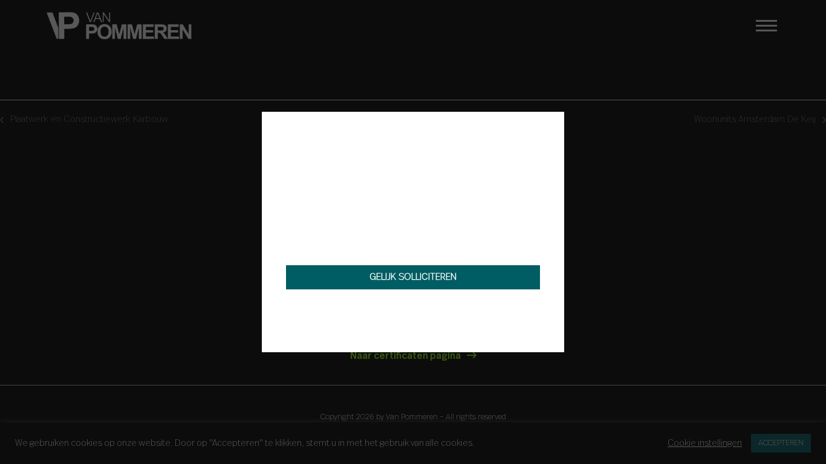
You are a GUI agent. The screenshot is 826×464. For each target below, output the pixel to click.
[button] (551, 124)
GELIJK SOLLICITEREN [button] (413, 277)
